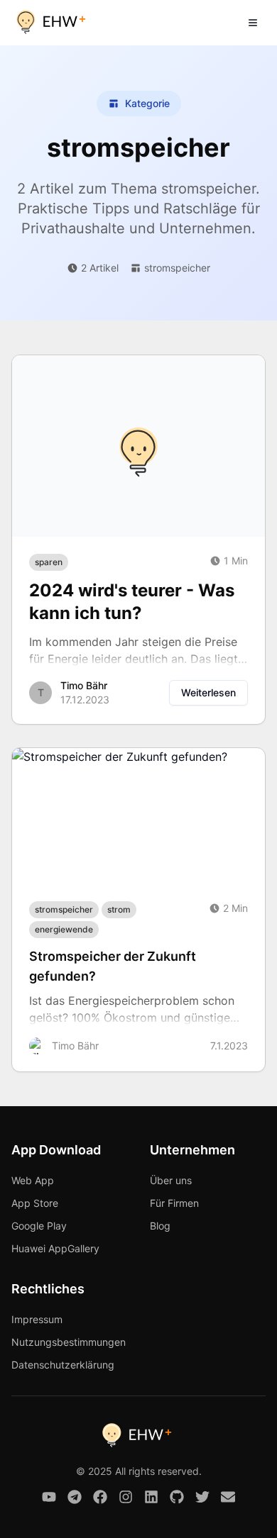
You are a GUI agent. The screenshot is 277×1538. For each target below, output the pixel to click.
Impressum (37, 1319)
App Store (34, 1203)
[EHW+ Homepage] (52, 23)
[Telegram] (74, 1497)
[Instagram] (126, 1497)
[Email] (228, 1497)
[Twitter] (202, 1497)
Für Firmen (174, 1203)
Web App (32, 1180)
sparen (49, 562)
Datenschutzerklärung (62, 1365)
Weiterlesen (208, 692)
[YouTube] (49, 1497)
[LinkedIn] (151, 1497)
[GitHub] (177, 1497)
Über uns (171, 1180)
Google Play (39, 1226)
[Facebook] (100, 1497)
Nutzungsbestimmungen (68, 1342)
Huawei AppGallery (55, 1248)
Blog (160, 1226)
